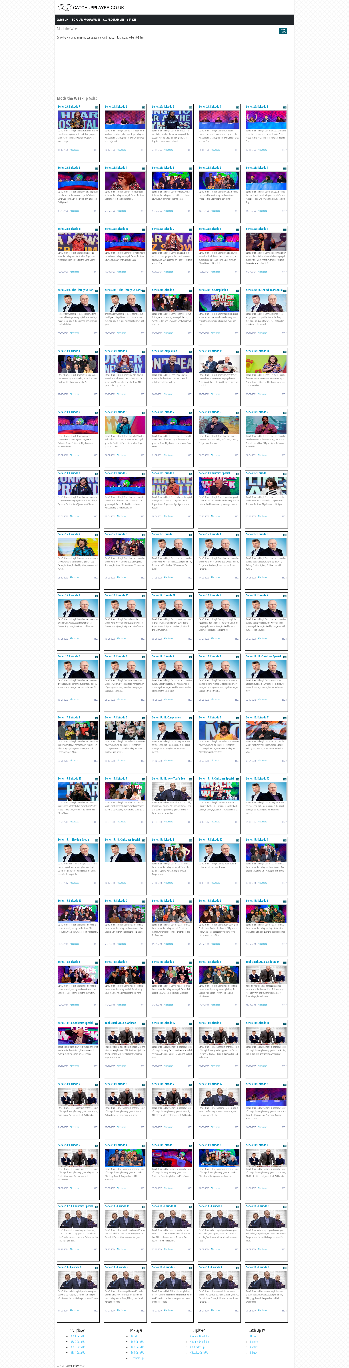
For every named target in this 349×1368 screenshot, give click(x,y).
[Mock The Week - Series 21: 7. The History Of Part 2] (125, 303)
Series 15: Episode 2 (210, 901)
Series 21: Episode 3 (163, 168)
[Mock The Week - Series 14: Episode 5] (78, 1158)
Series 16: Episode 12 (257, 778)
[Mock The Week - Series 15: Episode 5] (78, 974)
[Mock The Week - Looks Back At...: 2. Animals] (125, 1035)
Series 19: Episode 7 (163, 412)
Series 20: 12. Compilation (213, 290)
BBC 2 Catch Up (78, 1342)
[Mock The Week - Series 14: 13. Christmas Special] (78, 1035)
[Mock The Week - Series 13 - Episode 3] (266, 1280)
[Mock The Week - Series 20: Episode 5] (172, 119)
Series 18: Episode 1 (69, 351)
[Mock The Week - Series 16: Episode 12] (266, 791)
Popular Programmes (86, 20)
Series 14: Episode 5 (69, 1145)
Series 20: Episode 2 (69, 168)
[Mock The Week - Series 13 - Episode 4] (219, 1280)
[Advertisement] (166, 66)
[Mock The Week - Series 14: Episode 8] (125, 1097)
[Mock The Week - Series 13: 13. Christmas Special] (78, 1219)
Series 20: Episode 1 (257, 229)
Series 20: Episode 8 (210, 229)
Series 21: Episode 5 (163, 290)
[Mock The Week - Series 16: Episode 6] (125, 547)
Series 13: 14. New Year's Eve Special (168, 780)
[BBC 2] (283, 30)
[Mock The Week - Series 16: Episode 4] (219, 547)
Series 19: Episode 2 (257, 412)
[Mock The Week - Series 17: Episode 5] (125, 730)
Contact (254, 1347)
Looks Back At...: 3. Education (262, 962)
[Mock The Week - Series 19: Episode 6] (219, 425)
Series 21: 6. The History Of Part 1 (76, 290)
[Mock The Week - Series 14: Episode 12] (172, 1035)
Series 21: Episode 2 (210, 168)
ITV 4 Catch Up (137, 1353)
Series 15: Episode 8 (163, 840)
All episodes (74, 149)
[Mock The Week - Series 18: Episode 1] (78, 364)
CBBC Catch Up (197, 1347)
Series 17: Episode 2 (163, 656)
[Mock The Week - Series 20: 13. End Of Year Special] (266, 303)
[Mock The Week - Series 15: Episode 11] (266, 852)
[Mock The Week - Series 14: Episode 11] (219, 1035)
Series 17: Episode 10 (163, 595)
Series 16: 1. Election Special (73, 840)
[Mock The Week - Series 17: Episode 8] (78, 730)
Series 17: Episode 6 (69, 656)
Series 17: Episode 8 (69, 717)
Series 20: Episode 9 (163, 229)
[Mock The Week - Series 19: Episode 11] (219, 364)
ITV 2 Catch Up (137, 1342)
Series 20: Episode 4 (210, 107)
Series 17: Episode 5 (116, 717)
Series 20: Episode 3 (257, 107)
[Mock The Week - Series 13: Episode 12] (219, 1097)
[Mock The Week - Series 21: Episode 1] (266, 180)
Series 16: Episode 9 (116, 778)
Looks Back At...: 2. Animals (120, 1023)
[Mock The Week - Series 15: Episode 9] (125, 913)
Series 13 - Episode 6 (116, 1267)
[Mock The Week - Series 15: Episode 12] (219, 852)
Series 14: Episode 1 (257, 1145)
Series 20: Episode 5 (163, 107)
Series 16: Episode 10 (69, 778)
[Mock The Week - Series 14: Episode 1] (266, 1158)
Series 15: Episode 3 (163, 962)
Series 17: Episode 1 (210, 656)
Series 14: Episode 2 (210, 1145)
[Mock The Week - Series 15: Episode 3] (172, 974)
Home (253, 1336)
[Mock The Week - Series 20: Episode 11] (78, 241)
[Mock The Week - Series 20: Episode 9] (172, 241)
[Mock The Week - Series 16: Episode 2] (78, 608)
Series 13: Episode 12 (210, 1084)
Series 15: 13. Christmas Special (122, 840)
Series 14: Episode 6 (257, 1084)
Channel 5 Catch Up (199, 1342)
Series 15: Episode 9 (116, 901)
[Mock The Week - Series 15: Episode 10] (78, 913)
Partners (254, 1342)
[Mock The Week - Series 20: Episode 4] (219, 119)
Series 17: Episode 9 (210, 595)
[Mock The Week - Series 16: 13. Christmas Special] (219, 791)
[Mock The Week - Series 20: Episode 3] (266, 119)
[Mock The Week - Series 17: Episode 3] (125, 669)
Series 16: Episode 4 (210, 534)
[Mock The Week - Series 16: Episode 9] (125, 791)
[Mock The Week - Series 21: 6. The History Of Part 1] (78, 303)
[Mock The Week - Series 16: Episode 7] (78, 547)
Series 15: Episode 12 (210, 840)
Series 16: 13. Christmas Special (216, 778)
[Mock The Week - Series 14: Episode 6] (266, 1097)
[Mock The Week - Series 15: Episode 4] (125, 974)
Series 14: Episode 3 (163, 1145)
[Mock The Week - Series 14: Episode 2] (219, 1158)
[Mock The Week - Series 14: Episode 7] (172, 1097)
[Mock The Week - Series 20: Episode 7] (78, 119)
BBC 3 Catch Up (78, 1347)
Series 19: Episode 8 (116, 412)
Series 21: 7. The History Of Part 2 (124, 290)
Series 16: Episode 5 (163, 534)
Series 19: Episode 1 (163, 473)
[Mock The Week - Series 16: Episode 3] (266, 547)
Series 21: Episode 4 (116, 168)
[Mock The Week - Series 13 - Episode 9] (219, 1219)
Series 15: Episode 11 (257, 840)
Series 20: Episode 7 (69, 107)
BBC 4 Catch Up (78, 1353)
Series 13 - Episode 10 (164, 1206)
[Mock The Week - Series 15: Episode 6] (266, 913)
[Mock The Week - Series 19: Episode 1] (172, 486)
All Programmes (113, 20)
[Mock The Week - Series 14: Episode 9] (78, 1097)
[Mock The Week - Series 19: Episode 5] (125, 486)
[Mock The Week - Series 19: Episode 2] (266, 425)
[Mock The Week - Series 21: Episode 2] (219, 180)
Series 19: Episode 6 (210, 412)
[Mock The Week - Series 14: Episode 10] (266, 1035)
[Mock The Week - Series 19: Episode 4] (125, 364)
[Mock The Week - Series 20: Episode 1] (266, 241)
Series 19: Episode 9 (69, 412)
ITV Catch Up (136, 1336)
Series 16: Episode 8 (257, 473)
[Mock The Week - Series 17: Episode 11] (125, 608)
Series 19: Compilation (164, 351)
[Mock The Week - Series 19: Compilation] (172, 364)
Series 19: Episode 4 (116, 351)
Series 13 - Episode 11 (117, 1206)
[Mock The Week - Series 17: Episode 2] (172, 669)
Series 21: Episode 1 (257, 168)
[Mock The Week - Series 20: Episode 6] (125, 119)
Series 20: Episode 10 (116, 229)
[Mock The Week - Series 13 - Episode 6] (125, 1280)
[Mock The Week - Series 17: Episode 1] (219, 669)
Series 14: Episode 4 (116, 1145)
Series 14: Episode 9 (69, 1084)
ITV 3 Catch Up (137, 1347)
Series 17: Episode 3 (116, 656)
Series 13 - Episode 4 (210, 1267)
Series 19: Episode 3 (69, 473)
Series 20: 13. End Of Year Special (264, 290)
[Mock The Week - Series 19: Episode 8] (125, 425)
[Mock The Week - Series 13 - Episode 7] (78, 1280)
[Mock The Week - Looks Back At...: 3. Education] (266, 974)
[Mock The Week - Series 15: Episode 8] (172, 852)
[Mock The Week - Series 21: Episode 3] (172, 180)
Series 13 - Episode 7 (69, 1267)
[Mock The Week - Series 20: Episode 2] (78, 180)
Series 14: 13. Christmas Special (75, 1023)
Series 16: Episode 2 (69, 595)
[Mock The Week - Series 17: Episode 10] (172, 608)
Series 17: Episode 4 (210, 717)
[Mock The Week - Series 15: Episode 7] (172, 913)
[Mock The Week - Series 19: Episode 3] (78, 486)
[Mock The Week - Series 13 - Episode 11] (125, 1219)
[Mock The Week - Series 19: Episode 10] (266, 364)
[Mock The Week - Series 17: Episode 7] (266, 608)
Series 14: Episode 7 (163, 1084)
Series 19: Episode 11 (210, 351)
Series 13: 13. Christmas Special (75, 1206)
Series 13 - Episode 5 (163, 1267)
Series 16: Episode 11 (257, 717)
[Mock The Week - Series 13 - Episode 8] (266, 1219)
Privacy (253, 1353)
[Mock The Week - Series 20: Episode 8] (219, 241)
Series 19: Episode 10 (257, 351)
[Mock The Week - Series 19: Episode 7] (172, 425)
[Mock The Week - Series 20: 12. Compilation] (219, 303)
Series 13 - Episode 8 (257, 1206)
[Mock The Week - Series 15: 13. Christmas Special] (125, 852)
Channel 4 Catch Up (199, 1336)
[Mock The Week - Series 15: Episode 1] (219, 974)
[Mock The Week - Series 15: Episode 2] (219, 913)
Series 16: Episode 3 (257, 534)
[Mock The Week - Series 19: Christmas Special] (219, 486)
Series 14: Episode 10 (257, 1023)
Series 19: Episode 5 (116, 473)
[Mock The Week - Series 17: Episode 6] (78, 669)
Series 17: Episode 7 (257, 595)
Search (131, 20)
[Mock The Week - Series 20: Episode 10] (125, 241)
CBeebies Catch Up (199, 1353)
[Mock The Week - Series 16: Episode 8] (266, 486)
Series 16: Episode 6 (116, 534)
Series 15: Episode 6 (257, 901)
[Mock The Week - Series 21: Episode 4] (125, 180)
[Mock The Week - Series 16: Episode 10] (78, 791)
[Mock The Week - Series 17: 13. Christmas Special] (266, 669)
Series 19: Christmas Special (214, 473)
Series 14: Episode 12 (163, 1023)
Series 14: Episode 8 (116, 1084)
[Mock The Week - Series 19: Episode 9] (78, 425)
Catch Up (62, 20)
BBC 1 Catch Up (78, 1336)
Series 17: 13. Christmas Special (263, 656)
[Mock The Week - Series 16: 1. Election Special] (78, 852)
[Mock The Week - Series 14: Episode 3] (172, 1158)
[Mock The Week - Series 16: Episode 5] (172, 547)
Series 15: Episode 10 (69, 901)
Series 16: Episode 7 (69, 534)
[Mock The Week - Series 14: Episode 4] (125, 1158)
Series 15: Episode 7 (163, 901)
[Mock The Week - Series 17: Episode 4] (219, 730)
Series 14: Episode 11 (210, 1023)
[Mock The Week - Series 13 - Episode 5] (172, 1280)
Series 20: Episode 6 (116, 107)
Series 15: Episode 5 (69, 962)
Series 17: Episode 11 (116, 595)
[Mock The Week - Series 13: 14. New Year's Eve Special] (172, 791)
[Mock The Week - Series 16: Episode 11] (266, 730)
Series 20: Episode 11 (69, 229)
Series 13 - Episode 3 (257, 1267)
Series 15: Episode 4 (116, 962)
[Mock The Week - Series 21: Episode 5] (172, 303)
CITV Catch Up (137, 1358)
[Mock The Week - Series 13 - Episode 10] (172, 1219)
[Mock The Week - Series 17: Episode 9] (219, 608)
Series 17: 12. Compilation (166, 717)
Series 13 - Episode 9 (210, 1206)
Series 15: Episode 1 (210, 962)
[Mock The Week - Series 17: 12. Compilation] (172, 730)
